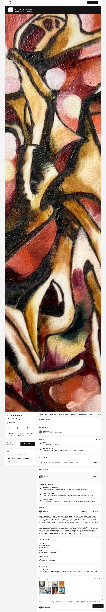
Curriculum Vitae (92, 414)
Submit (96, 462)
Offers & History (53, 414)
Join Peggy (92, 2)
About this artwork (42, 414)
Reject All (86, 606)
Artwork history (73, 414)
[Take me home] (9, 2)
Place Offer (27, 444)
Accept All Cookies (98, 606)
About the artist (83, 414)
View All (97, 578)
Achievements (100, 414)
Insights (60, 414)
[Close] (102, 599)
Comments (66, 414)
